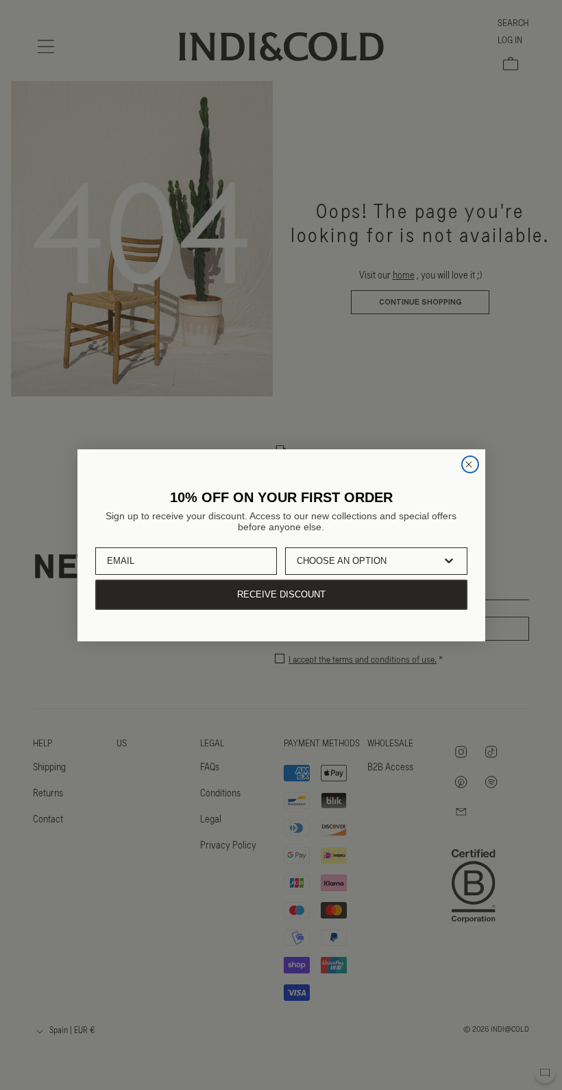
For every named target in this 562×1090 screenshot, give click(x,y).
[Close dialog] (470, 464)
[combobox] (367, 561)
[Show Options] (449, 561)
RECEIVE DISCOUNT (281, 594)
